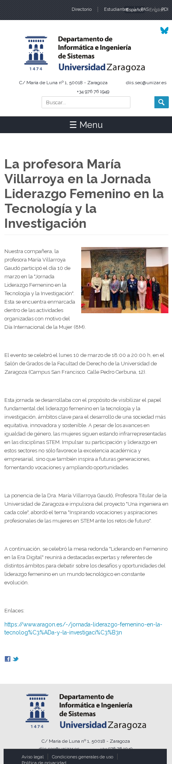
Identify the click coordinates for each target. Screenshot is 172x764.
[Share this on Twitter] (15, 660)
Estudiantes (116, 9)
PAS (145, 9)
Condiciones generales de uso (82, 757)
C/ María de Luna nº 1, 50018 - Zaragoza (63, 82)
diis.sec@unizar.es (146, 82)
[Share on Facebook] (7, 660)
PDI (164, 9)
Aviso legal (33, 757)
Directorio (82, 9)
